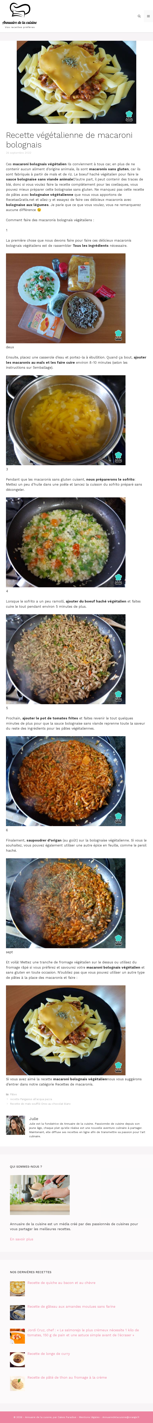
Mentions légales (89, 1417)
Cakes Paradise (67, 1417)
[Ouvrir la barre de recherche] (139, 16)
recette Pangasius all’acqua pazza (31, 1099)
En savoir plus (21, 1239)
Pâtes (13, 1094)
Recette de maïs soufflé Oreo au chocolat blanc (40, 1103)
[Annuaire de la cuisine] (20, 16)
